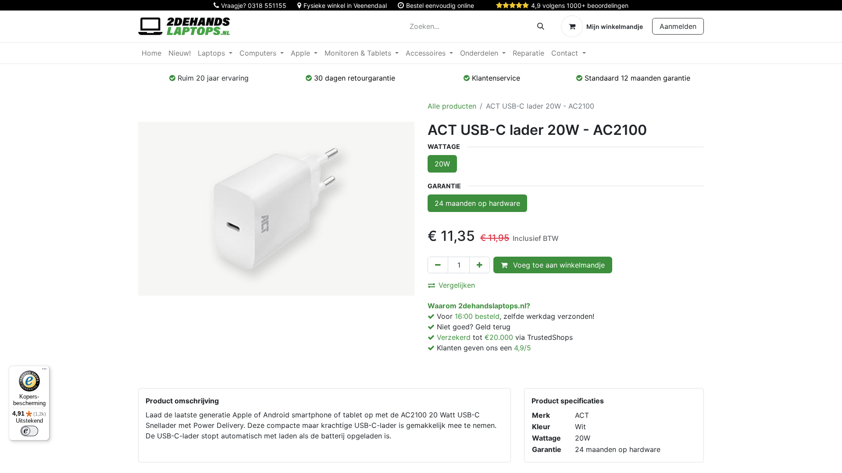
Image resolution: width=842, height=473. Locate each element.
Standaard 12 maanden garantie (637, 78)
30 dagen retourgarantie (354, 78)
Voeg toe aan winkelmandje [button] (558, 265)
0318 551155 (267, 5)
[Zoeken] (541, 26)
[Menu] (44, 371)
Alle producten (452, 106)
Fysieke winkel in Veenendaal (345, 5)
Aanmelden (678, 26)
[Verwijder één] (438, 265)
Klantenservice (496, 78)
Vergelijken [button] (457, 285)
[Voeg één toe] (479, 265)
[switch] (29, 431)
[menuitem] (151, 53)
